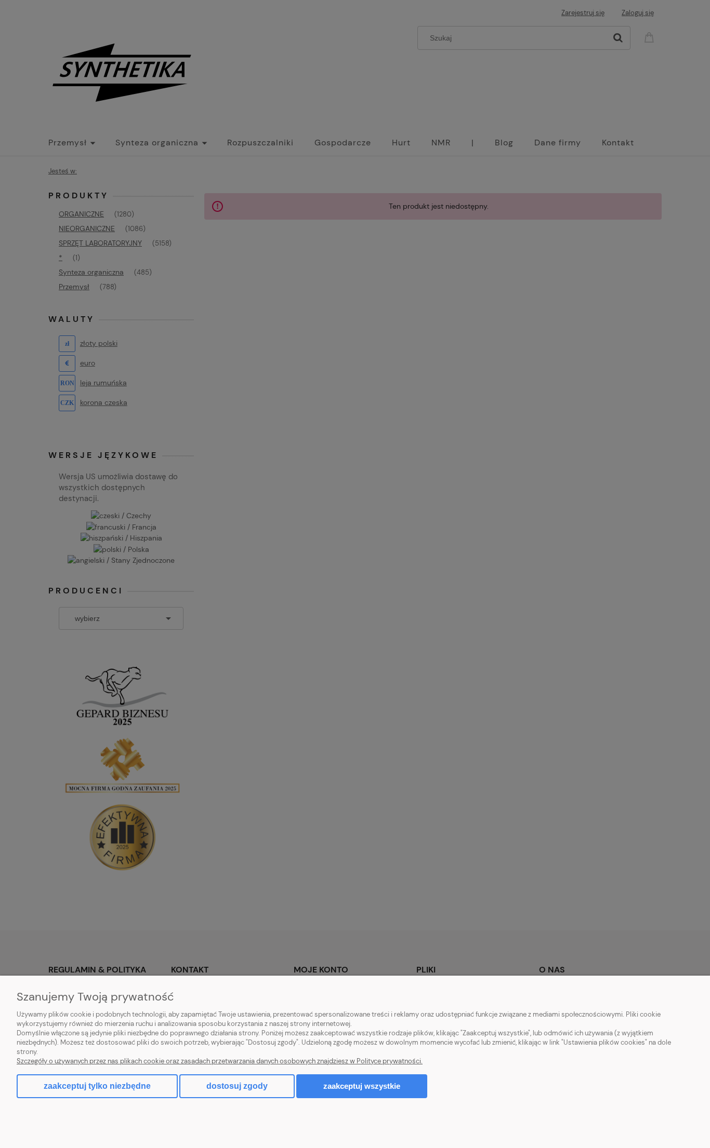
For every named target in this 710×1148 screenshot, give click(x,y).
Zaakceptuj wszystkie (361, 1086)
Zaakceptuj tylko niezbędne (97, 1086)
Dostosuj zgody (237, 1086)
